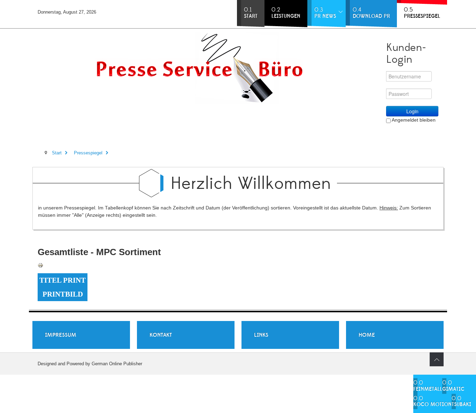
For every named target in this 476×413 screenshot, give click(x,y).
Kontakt (160, 334)
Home (367, 334)
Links (261, 334)
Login (412, 111)
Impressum (60, 334)
